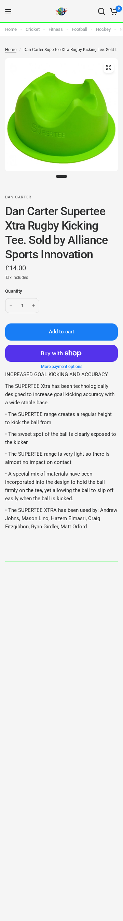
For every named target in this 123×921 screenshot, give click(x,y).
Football (79, 29)
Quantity (13, 291)
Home (11, 29)
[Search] (101, 11)
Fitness (56, 29)
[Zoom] (109, 67)
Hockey (103, 29)
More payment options (61, 367)
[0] (112, 11)
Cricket (33, 29)
